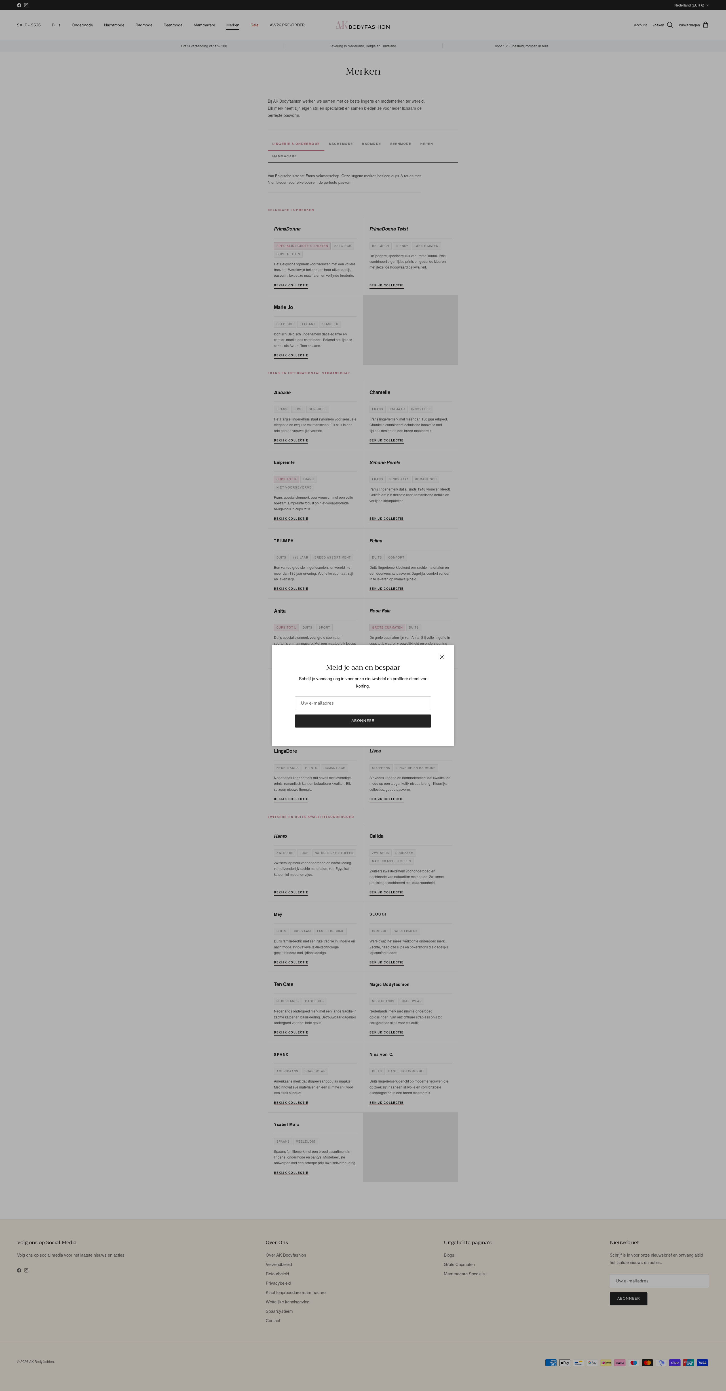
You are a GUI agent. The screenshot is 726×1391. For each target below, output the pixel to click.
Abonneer (362, 720)
